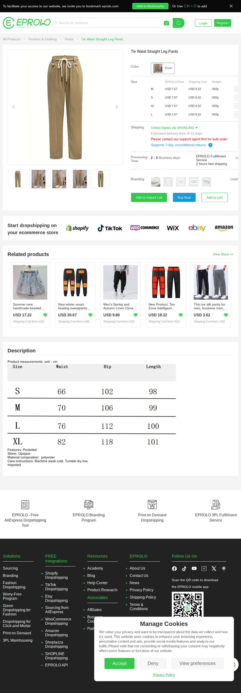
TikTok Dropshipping (56, 587)
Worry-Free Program (12, 596)
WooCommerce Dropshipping (58, 621)
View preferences (197, 663)
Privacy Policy (164, 675)
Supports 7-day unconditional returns (179, 145)
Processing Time (139, 159)
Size (134, 82)
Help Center (97, 583)
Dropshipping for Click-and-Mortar (17, 624)
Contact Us (139, 576)
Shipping (137, 127)
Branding (137, 179)
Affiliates (94, 610)
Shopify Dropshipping (56, 575)
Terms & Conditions (139, 607)
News (134, 583)
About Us (137, 568)
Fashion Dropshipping (14, 585)
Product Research (102, 590)
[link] (12, 39)
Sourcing (10, 568)
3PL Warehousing (17, 640)
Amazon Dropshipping (56, 633)
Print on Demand (17, 633)
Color (135, 66)
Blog (91, 576)
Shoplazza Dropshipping (56, 644)
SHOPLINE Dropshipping (56, 656)
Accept (119, 663)
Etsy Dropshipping (56, 598)
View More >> (223, 254)
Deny (153, 663)
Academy (95, 568)
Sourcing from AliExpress (56, 610)
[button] (237, 89)
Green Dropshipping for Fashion (17, 610)
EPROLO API (56, 665)
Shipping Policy (143, 597)
